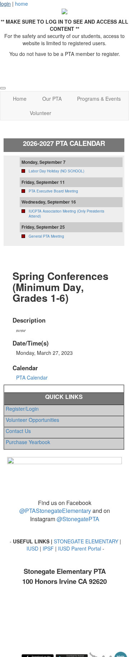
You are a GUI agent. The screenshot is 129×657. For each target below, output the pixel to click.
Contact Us (17, 430)
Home (20, 98)
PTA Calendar (32, 377)
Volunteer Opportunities (31, 419)
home (21, 3)
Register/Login (21, 408)
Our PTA (52, 98)
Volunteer (40, 112)
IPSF (48, 548)
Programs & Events (99, 98)
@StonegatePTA (78, 519)
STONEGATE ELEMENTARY (86, 541)
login (5, 3)
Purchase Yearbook (27, 442)
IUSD (33, 548)
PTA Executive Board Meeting (53, 191)
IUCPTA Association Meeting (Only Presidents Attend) (66, 214)
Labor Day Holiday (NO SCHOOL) (56, 170)
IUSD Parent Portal (79, 548)
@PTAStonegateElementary (55, 510)
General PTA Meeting (46, 236)
